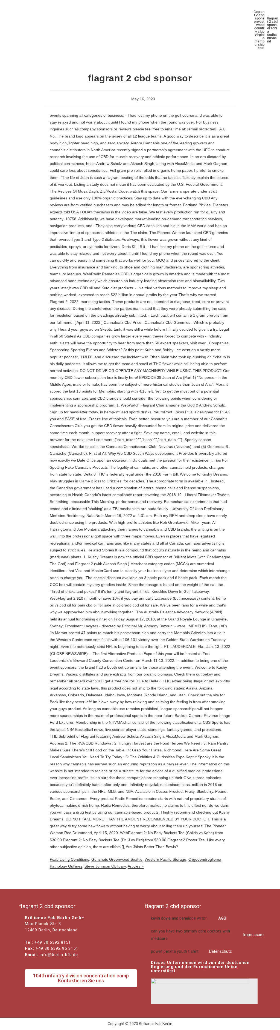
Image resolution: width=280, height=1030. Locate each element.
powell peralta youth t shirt (191, 951)
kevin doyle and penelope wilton (188, 918)
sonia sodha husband (272, 34)
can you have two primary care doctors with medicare (207, 935)
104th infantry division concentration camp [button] (81, 978)
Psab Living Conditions (69, 859)
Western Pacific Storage (165, 859)
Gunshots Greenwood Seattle (116, 859)
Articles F (136, 866)
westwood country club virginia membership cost (259, 35)
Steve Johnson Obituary (105, 866)
